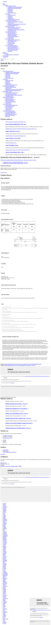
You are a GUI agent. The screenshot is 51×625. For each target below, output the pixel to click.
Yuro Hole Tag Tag (12, 30)
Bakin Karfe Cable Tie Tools (13, 48)
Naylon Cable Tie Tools (12, 47)
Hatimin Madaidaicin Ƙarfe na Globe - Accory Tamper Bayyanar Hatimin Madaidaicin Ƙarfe (23, 364)
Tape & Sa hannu (11, 43)
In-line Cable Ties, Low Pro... (12, 131)
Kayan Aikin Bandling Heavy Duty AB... (15, 124)
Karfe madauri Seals (12, 12)
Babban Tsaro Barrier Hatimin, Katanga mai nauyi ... (19, 423)
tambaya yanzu (3, 462)
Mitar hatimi (10, 9)
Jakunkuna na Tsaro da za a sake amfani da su (17, 24)
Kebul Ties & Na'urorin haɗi (11, 31)
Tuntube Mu (5, 56)
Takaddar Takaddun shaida (13, 25)
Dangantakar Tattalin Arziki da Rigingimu (16, 29)
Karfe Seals (7, 13)
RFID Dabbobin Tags (12, 41)
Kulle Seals (10, 10)
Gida (4, 3)
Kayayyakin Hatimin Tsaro (13, 46)
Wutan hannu (10, 44)
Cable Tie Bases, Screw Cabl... (13, 138)
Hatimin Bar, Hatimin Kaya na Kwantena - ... (17, 408)
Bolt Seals (10, 17)
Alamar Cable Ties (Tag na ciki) (14, 27)
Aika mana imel (3, 172)
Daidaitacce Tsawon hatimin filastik (15, 7)
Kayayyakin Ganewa (9, 38)
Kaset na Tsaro (11, 22)
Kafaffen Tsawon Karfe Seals (14, 19)
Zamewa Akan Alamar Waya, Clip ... (15, 152)
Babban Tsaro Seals (12, 15)
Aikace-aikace (6, 55)
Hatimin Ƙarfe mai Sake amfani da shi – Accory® (18, 418)
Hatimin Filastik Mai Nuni (10, 5)
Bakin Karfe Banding (12, 35)
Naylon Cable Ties (11, 33)
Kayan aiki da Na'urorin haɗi (11, 45)
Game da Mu (5, 53)
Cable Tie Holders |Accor (11, 145)
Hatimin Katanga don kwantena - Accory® (16, 403)
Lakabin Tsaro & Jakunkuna (11, 20)
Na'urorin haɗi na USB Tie (13, 36)
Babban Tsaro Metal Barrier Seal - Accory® (16, 413)
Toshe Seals (10, 11)
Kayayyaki (5, 4)
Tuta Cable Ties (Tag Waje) (13, 28)
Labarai (4, 52)
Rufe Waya (10, 51)
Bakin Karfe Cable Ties (12, 34)
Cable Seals (10, 16)
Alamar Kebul (11, 37)
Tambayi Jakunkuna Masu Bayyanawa (15, 21)
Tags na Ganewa (11, 42)
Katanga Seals (11, 18)
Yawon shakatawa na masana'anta (12, 54)
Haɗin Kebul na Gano (9, 26)
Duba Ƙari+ (2, 454)
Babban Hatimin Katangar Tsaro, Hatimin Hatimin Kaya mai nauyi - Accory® (20, 365)
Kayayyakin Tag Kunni (12, 50)
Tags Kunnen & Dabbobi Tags (14, 39)
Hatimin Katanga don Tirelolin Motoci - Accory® (18, 428)
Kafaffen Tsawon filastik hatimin (14, 8)
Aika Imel (2, 465)
